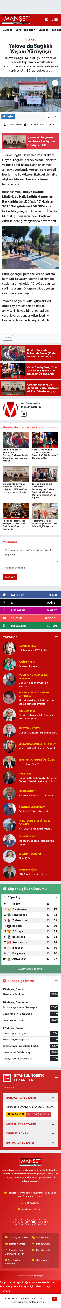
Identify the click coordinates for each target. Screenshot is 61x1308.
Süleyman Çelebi (29, 728)
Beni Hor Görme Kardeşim (34, 811)
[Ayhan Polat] (9, 840)
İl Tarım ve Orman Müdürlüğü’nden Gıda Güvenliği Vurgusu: (44, 524)
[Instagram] (27, 1222)
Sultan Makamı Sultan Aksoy (37, 744)
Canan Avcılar (28, 646)
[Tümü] (56, 637)
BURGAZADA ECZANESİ (21, 1097)
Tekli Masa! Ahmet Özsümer (36, 760)
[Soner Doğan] (9, 871)
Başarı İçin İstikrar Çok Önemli (36, 795)
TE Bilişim (38, 1275)
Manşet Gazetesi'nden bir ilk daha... (36, 843)
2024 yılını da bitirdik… (33, 874)
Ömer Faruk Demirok (32, 807)
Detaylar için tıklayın (30, 969)
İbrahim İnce (27, 791)
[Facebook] (16, 1222)
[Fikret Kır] (9, 777)
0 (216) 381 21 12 (40, 1114)
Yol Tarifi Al (17, 1114)
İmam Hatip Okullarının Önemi (37, 748)
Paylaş (10, 116)
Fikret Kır (25, 774)
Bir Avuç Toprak (28, 666)
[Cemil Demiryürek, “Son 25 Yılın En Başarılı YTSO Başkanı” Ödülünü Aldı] (45, 440)
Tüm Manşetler (44, 1250)
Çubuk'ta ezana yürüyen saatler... (33, 685)
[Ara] (51, 19)
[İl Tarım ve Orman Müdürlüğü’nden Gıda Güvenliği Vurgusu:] (45, 511)
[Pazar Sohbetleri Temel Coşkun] (9, 824)
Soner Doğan (28, 870)
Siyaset (43, 29)
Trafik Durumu (43, 1244)
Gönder (10, 577)
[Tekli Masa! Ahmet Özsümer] (9, 762)
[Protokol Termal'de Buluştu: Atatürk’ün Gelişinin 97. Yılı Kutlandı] (16, 511)
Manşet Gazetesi (14, 125)
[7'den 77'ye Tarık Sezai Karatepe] (9, 679)
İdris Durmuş (27, 711)
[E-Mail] (24, 414)
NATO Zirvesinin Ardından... (35, 828)
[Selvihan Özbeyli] (9, 856)
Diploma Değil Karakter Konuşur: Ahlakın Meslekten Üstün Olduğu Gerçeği (38, 780)
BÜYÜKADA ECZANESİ (20, 1142)
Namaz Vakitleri (17, 1244)
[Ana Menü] (56, 19)
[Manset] (16, 19)
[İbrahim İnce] (9, 793)
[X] (21, 1222)
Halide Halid (27, 662)
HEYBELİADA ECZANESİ (21, 1124)
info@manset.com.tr (32, 1209)
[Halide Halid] (9, 664)
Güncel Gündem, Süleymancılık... (38, 732)
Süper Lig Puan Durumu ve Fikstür (14, 1252)
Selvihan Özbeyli (30, 854)
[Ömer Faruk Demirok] (9, 809)
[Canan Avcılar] (9, 648)
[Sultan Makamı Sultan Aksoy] (9, 746)
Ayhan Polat (27, 836)
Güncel (7, 29)
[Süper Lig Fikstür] (56, 981)
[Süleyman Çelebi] (9, 730)
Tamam (5, 1291)
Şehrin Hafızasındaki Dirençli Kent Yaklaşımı (36, 717)
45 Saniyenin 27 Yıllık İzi (33, 650)
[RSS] (45, 1222)
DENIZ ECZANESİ (17, 1133)
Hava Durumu (43, 1237)
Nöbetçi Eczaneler (18, 1237)
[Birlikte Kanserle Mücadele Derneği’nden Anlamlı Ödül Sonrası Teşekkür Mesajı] (16, 440)
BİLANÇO (24, 858)
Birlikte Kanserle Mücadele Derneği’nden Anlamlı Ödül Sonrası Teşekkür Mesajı (15, 455)
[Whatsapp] (39, 1222)
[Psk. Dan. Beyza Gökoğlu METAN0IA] (9, 697)
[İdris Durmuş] (9, 714)
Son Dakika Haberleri (12, 1262)
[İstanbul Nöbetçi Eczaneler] (56, 1077)
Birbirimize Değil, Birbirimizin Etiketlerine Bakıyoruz (36, 702)
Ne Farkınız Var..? (29, 764)
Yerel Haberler (25, 29)
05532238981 (32, 1203)
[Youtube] (33, 1222)
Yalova (7, 337)
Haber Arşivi (42, 1260)
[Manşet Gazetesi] (10, 409)
